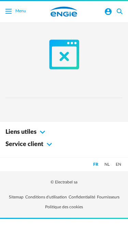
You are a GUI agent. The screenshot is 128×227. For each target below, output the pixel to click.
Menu (20, 11)
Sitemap (16, 197)
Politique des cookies (64, 207)
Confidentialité (82, 197)
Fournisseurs (108, 197)
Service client (25, 144)
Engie (63, 11)
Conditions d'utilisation (46, 197)
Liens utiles (21, 132)
